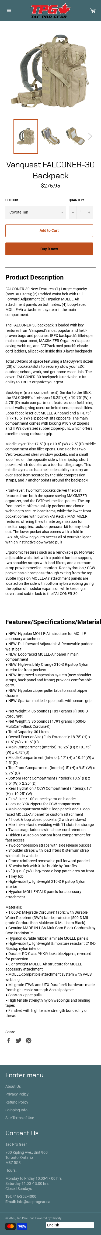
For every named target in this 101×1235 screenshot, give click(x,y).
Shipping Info (16, 1110)
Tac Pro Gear (25, 1218)
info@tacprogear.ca (33, 1202)
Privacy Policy (17, 1094)
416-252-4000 (24, 1196)
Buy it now (49, 249)
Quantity (76, 200)
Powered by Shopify (48, 1218)
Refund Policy (16, 1102)
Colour (11, 200)
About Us (13, 1086)
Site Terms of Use (19, 1118)
